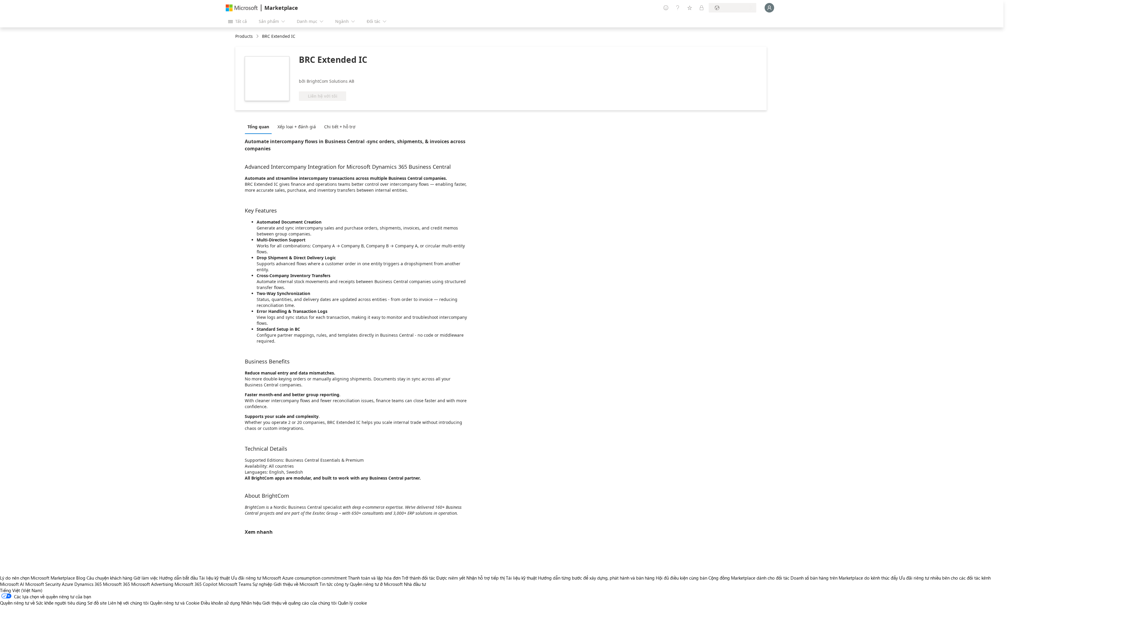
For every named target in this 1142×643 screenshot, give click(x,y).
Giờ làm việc (146, 578)
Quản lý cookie (352, 603)
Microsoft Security (43, 584)
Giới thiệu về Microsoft (296, 584)
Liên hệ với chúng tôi (128, 603)
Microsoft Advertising (152, 584)
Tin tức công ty (334, 584)
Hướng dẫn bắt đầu (178, 578)
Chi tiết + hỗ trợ (339, 126)
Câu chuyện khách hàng (109, 578)
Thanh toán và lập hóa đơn (374, 578)
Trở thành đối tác (418, 578)
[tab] (260, 126)
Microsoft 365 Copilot (196, 584)
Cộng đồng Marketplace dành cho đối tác (748, 578)
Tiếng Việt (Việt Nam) (21, 590)
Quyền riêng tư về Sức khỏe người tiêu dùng (43, 603)
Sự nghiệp (262, 584)
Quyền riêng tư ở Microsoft (376, 584)
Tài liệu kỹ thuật (214, 578)
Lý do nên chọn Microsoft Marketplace (37, 578)
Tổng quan (258, 126)
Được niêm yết (450, 578)
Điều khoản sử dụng (220, 603)
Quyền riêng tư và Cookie (175, 603)
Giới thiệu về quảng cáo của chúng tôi (299, 603)
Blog (80, 578)
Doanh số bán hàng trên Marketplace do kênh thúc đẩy (844, 578)
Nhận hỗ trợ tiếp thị (485, 578)
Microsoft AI (12, 584)
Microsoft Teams (235, 584)
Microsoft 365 (116, 584)
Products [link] (244, 36)
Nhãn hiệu (251, 603)
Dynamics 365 (88, 584)
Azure (67, 584)
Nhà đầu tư (415, 584)
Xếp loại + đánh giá (296, 126)
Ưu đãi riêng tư (246, 578)
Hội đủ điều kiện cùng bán (681, 578)
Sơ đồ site (97, 603)
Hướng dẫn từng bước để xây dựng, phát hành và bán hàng (596, 578)
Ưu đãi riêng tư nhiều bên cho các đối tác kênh (945, 578)
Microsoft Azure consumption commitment (305, 578)
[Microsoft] (242, 7)
